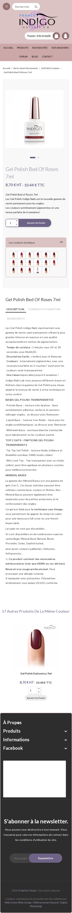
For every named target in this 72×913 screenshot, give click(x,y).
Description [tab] (15, 309)
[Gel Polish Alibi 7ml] (29, 262)
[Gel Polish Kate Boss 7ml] (29, 254)
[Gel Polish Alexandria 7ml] (13, 262)
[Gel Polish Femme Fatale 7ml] (21, 254)
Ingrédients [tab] (16, 318)
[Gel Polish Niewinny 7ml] (29, 270)
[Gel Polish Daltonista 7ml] (13, 254)
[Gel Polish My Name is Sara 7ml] (37, 254)
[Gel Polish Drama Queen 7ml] (13, 270)
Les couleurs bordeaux (22, 242)
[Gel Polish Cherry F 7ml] (53, 262)
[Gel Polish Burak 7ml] (21, 270)
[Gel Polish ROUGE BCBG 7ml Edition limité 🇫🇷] (37, 270)
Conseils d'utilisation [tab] (44, 309)
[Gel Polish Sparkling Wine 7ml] (53, 254)
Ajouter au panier (36, 222)
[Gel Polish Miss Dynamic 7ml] (45, 262)
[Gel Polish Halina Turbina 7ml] (37, 262)
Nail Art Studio (29, 890)
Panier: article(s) (39, 35)
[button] (42, 36)
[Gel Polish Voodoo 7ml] (45, 270)
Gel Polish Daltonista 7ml (36, 673)
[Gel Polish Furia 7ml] (21, 262)
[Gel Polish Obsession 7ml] (45, 254)
